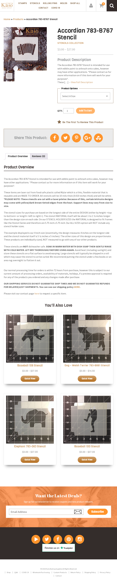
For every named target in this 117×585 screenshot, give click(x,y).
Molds (63, 3)
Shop (9, 572)
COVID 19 (55, 7)
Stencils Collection (70, 43)
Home (7, 19)
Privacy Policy (105, 572)
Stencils (35, 3)
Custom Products (60, 572)
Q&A (16, 572)
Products (18, 19)
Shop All (75, 3)
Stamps (22, 3)
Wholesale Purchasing (41, 572)
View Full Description (82, 82)
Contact (43, 7)
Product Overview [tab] (18, 156)
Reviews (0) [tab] (38, 156)
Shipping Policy (90, 572)
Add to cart (85, 110)
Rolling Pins (50, 3)
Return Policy (76, 572)
